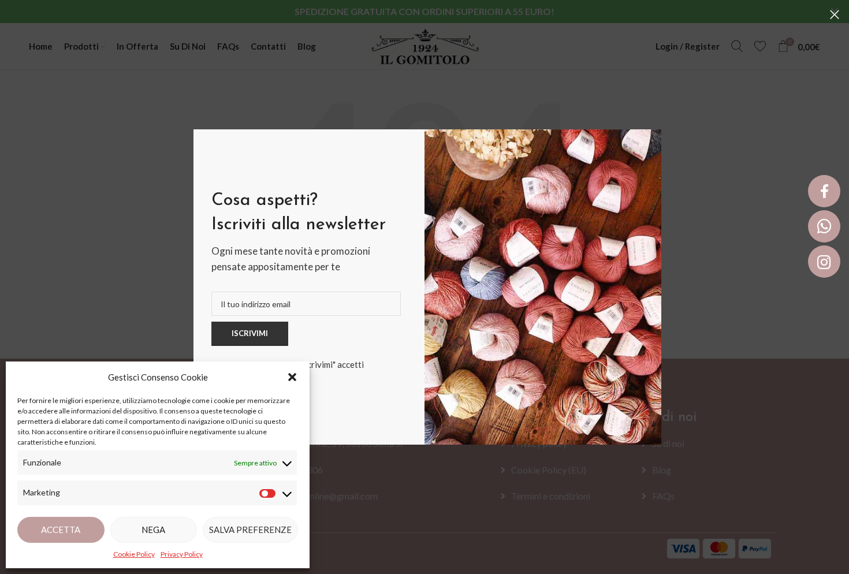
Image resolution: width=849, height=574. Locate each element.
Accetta (60, 529)
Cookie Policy (134, 554)
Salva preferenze (250, 529)
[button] (292, 377)
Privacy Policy (182, 554)
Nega (153, 529)
